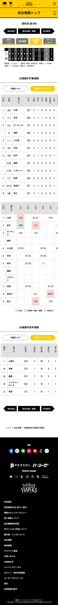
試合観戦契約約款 (11, 523)
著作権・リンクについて (14, 534)
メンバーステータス (12, 567)
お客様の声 (8, 561)
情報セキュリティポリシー (15, 512)
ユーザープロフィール (13, 578)
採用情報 (8, 545)
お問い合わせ (9, 556)
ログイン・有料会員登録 (14, 572)
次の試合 (46, 31)
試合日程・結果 (29, 31)
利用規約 (8, 501)
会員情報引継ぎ (10, 589)
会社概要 (8, 540)
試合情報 (17, 427)
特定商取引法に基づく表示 (15, 507)
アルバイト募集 (10, 550)
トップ (8, 427)
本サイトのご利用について (15, 529)
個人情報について (11, 518)
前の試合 (11, 31)
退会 (6, 583)
